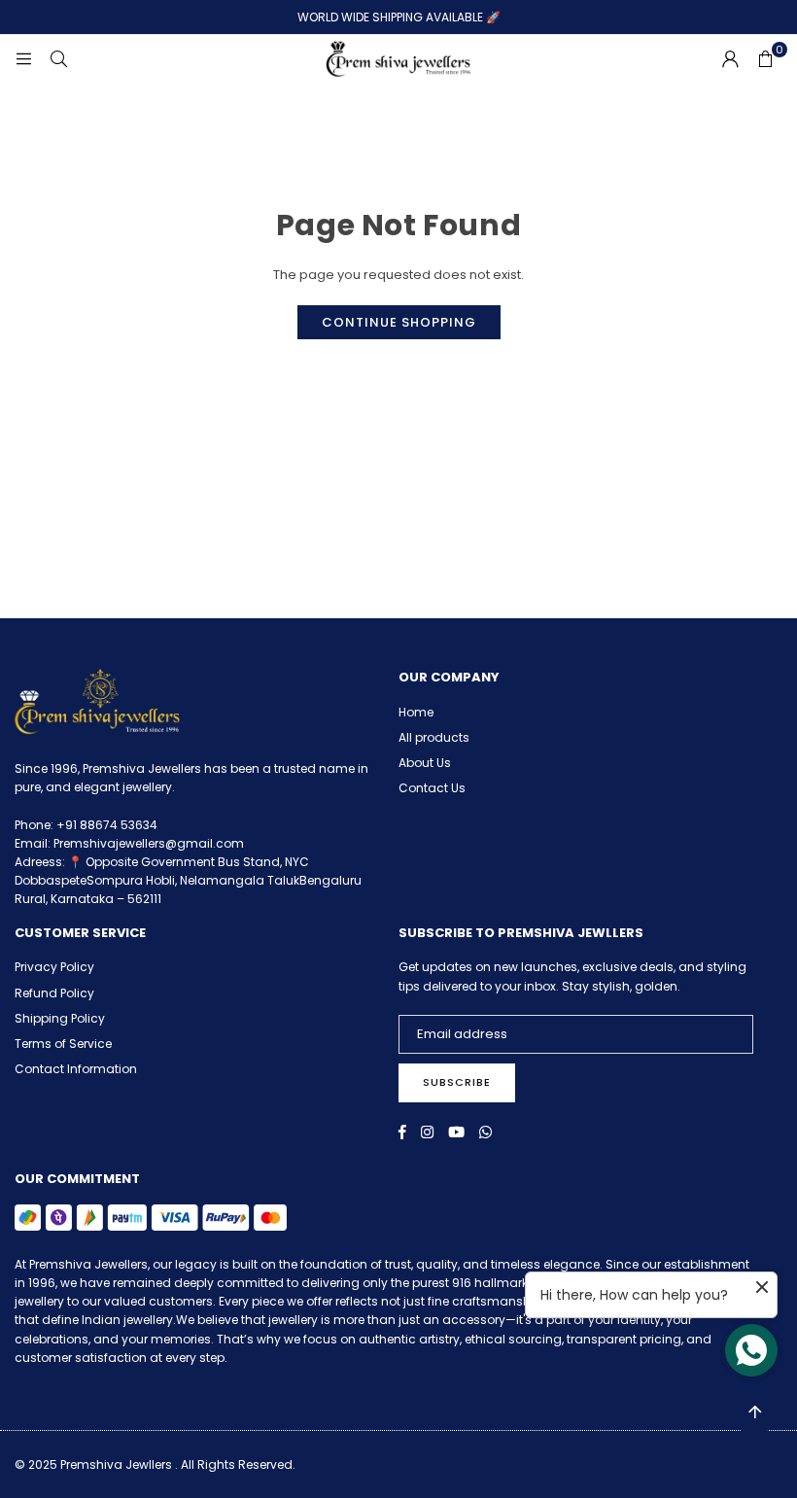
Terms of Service (63, 1043)
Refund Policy (54, 993)
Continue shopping (399, 322)
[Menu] (23, 59)
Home (415, 712)
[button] (764, 59)
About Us (424, 762)
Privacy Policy (54, 966)
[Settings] (729, 59)
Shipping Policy (60, 1018)
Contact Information (76, 1069)
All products (433, 737)
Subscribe (457, 1082)
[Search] (58, 59)
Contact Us (432, 788)
